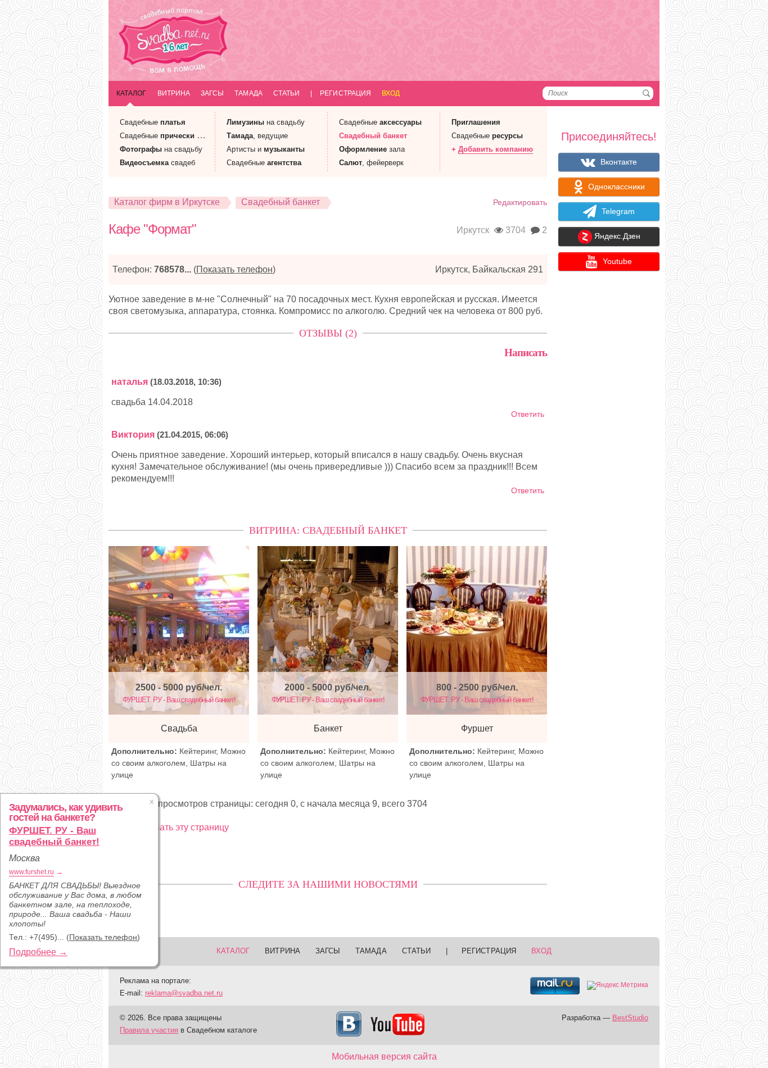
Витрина (174, 93)
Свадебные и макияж (174, 135)
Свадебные (153, 122)
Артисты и (266, 149)
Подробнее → (38, 952)
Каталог (131, 93)
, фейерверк (371, 162)
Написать (525, 352)
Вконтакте (617, 161)
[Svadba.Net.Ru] (173, 42)
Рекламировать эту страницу (169, 827)
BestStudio (630, 1018)
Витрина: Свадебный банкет (328, 530)
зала (372, 149)
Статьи (286, 93)
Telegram (617, 211)
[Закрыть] (152, 801)
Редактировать (520, 202)
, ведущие (257, 135)
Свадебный (373, 135)
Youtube (616, 261)
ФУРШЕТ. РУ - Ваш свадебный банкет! (54, 836)
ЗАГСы (212, 93)
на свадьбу (161, 149)
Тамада (248, 93)
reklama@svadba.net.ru (184, 993)
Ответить (527, 414)
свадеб (157, 162)
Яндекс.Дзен (616, 236)
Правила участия (149, 1030)
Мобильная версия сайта (384, 1056)
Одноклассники (615, 186)
